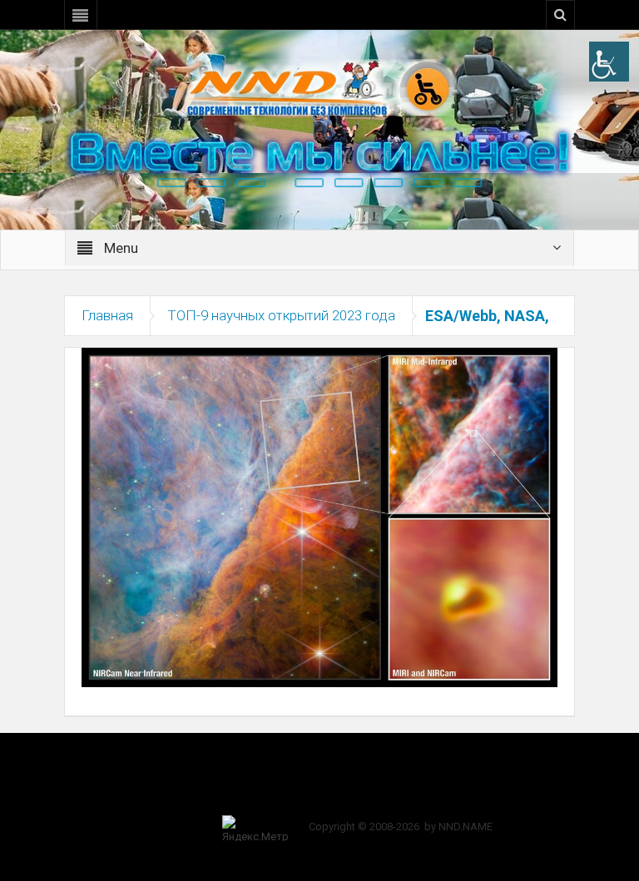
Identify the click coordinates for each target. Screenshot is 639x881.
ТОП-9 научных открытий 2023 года (281, 315)
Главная (107, 315)
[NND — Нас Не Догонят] (319, 86)
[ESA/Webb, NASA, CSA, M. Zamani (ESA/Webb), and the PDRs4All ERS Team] (319, 516)
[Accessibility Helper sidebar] (609, 62)
